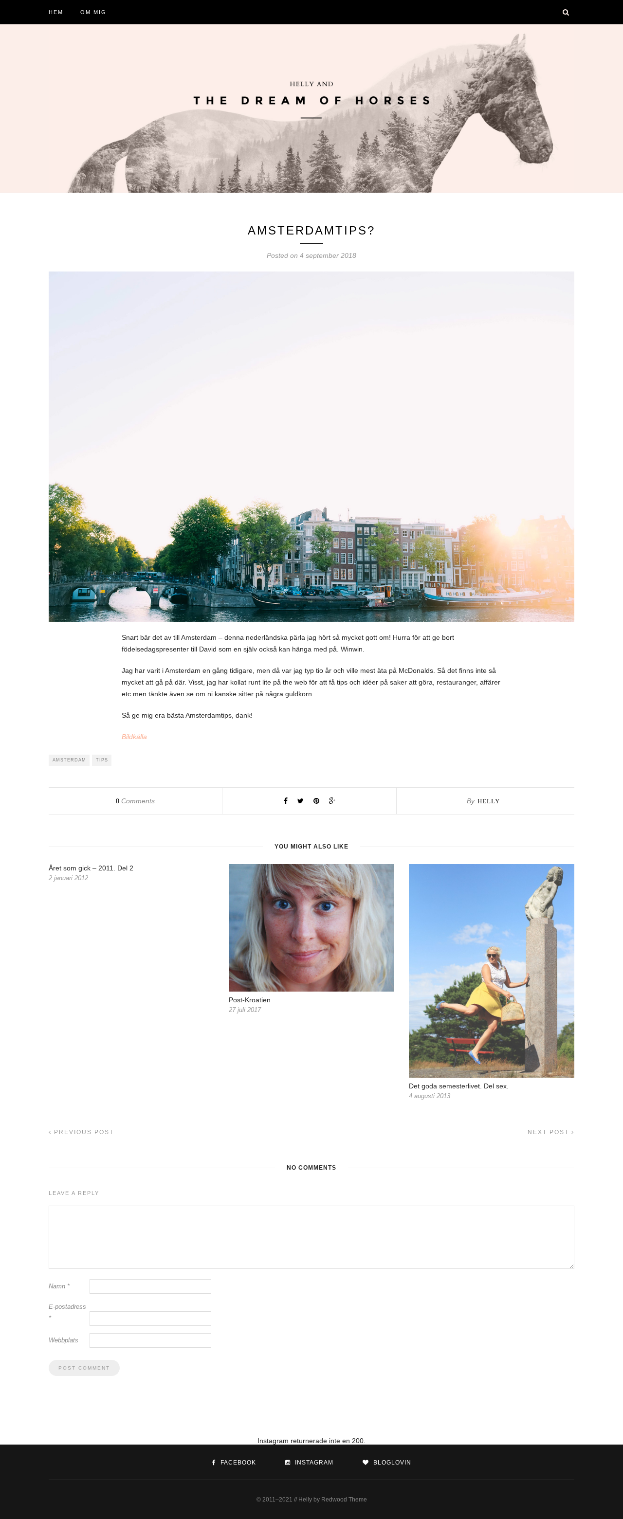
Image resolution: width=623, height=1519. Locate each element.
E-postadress (67, 1312)
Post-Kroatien (250, 1000)
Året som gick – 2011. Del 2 (91, 868)
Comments (135, 801)
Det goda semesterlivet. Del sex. (459, 1086)
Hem (56, 12)
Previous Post (83, 1132)
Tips (102, 760)
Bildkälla (134, 737)
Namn (59, 1286)
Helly (488, 801)
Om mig (93, 12)
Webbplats (63, 1340)
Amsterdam (69, 760)
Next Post (549, 1132)
